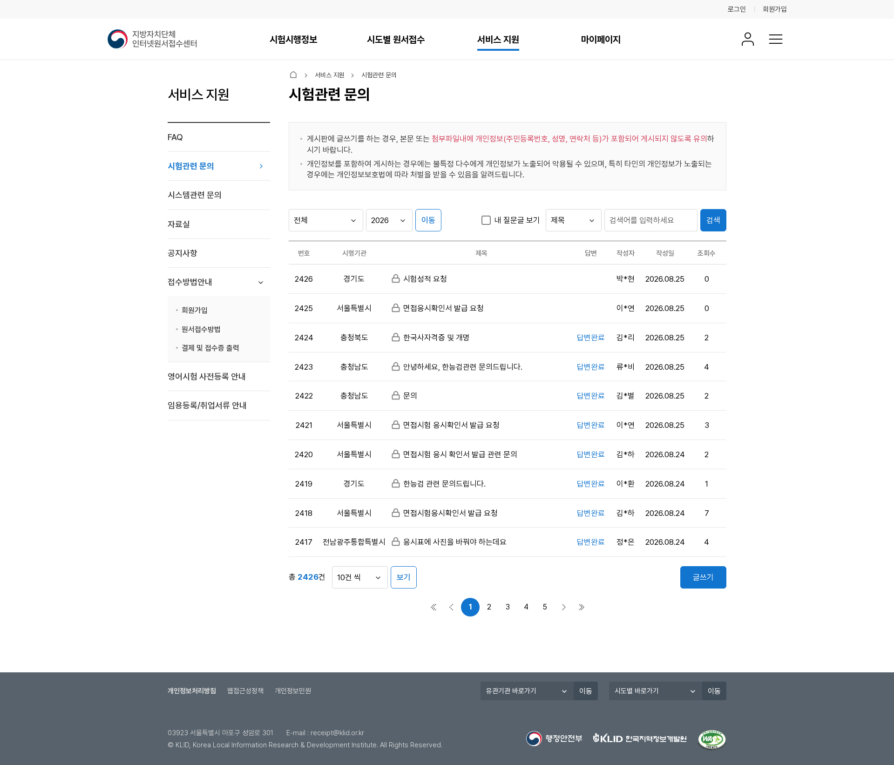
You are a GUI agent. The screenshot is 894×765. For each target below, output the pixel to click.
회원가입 (775, 9)
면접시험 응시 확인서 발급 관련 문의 (460, 454)
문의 (410, 395)
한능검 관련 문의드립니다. (444, 483)
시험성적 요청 (425, 279)
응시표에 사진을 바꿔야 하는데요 (455, 542)
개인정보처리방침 (192, 691)
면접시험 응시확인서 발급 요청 (451, 425)
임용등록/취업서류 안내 (207, 405)
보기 (404, 577)
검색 (713, 220)
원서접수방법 (201, 329)
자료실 (179, 224)
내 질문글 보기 (517, 220)
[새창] (712, 740)
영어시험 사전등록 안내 (207, 376)
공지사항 (182, 253)
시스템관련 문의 (195, 195)
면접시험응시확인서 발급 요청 (450, 513)
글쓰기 (703, 577)
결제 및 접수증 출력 (210, 348)
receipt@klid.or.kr (337, 733)
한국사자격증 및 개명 (436, 337)
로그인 (737, 9)
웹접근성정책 (245, 691)
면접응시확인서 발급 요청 (443, 308)
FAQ (175, 137)
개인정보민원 (293, 691)
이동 (428, 220)
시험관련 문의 (191, 166)
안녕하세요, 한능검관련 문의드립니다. (462, 367)
